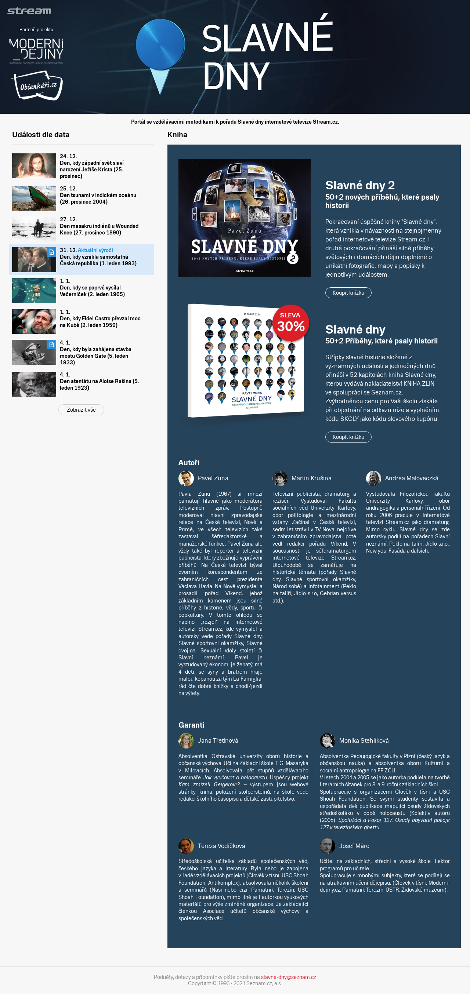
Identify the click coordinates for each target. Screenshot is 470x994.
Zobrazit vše (81, 410)
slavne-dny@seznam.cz (288, 977)
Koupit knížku (348, 293)
